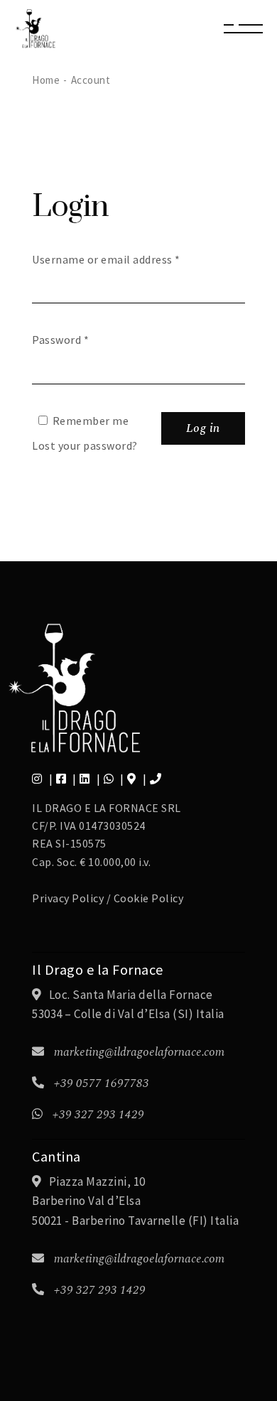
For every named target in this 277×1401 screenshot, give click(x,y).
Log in (203, 428)
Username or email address (106, 259)
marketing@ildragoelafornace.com (139, 1052)
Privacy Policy (68, 898)
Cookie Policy (149, 898)
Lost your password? (85, 445)
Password (60, 339)
